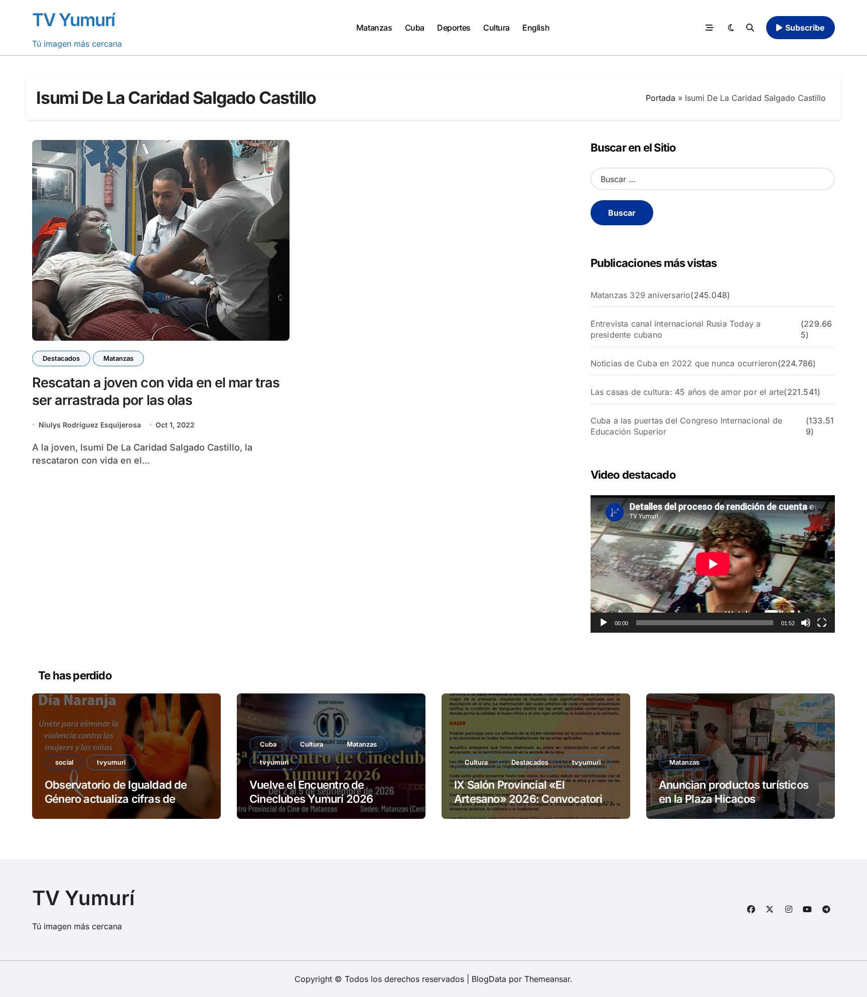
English (535, 28)
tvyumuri (111, 762)
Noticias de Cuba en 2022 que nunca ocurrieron (684, 363)
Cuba (414, 28)
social (64, 762)
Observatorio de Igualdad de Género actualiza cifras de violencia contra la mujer (116, 799)
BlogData (489, 979)
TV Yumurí (73, 19)
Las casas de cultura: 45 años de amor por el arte (687, 392)
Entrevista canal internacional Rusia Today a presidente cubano (676, 329)
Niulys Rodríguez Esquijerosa (90, 424)
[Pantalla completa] (822, 623)
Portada (660, 98)
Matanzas (374, 28)
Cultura (496, 28)
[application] (713, 564)
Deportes (453, 28)
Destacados (61, 358)
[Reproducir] (604, 623)
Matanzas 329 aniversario (641, 295)
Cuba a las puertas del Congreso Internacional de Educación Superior (687, 426)
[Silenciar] (806, 623)
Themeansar (547, 979)
